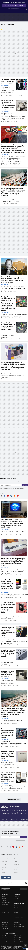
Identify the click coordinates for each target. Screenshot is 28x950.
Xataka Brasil (4, 937)
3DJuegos (16, 896)
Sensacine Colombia (18, 939)
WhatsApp (4, 869)
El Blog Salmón (17, 924)
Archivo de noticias (14, 799)
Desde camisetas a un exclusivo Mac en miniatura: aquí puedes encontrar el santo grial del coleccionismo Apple (8, 777)
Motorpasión (17, 915)
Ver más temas (6, 877)
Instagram (11, 495)
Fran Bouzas (8, 746)
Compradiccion (5, 928)
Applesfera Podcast (14, 819)
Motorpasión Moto (18, 917)
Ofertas (16, 867)
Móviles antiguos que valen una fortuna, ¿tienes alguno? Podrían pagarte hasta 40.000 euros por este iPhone (8, 631)
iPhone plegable (21, 29)
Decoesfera (4, 926)
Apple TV (4, 864)
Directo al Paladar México (7, 941)
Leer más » (9, 119)
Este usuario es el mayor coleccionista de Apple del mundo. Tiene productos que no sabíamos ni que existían (7, 733)
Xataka (3, 896)
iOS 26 (16, 872)
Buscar (26, 883)
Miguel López (8, 645)
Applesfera (4, 900)
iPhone (3, 332)
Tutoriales (22, 819)
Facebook (4, 495)
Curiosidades (5, 85)
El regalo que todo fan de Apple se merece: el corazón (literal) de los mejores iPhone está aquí (8, 653)
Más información (22, 948)
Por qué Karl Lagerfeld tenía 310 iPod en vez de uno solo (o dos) (8, 81)
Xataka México (5, 935)
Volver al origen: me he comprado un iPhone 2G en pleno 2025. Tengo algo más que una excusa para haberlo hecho (8, 105)
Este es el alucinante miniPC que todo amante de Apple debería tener (7, 673)
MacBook (16, 869)
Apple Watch (17, 864)
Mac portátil (4, 861)
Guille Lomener (9, 379)
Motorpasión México (19, 941)
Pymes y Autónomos (19, 926)
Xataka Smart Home (6, 902)
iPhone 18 (14, 29)
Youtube (8, 495)
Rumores (4, 867)
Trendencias (4, 924)
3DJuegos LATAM (18, 935)
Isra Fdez (7, 121)
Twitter (1, 495)
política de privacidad (19, 488)
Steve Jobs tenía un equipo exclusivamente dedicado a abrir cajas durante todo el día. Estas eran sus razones (12, 279)
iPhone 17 (4, 872)
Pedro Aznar (7, 164)
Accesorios (4, 659)
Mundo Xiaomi (5, 904)
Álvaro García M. (9, 95)
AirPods (16, 861)
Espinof (16, 907)
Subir (22, 888)
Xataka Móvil (4, 898)
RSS (14, 495)
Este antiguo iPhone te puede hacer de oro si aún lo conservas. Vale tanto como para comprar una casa (8, 326)
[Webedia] (5, 890)
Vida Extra (16, 898)
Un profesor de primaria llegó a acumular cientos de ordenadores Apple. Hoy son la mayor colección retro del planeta (7, 585)
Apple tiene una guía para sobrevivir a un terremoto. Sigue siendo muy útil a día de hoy (7, 755)
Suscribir (25, 485)
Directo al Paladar (5, 915)
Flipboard (18, 495)
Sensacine (16, 905)
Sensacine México (18, 937)
